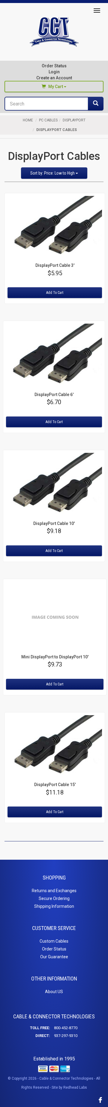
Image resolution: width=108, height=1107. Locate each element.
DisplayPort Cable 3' (54, 265)
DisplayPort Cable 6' (54, 394)
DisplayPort (74, 120)
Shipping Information (54, 906)
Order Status (54, 65)
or (54, 74)
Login (54, 71)
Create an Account (54, 77)
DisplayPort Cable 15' (55, 784)
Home (28, 120)
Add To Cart (54, 293)
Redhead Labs (75, 1087)
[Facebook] (100, 1100)
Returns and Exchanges (54, 890)
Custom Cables (54, 941)
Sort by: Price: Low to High (53, 173)
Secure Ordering (54, 898)
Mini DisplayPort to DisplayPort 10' (54, 656)
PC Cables (48, 120)
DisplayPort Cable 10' (54, 523)
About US (54, 991)
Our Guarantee (54, 956)
